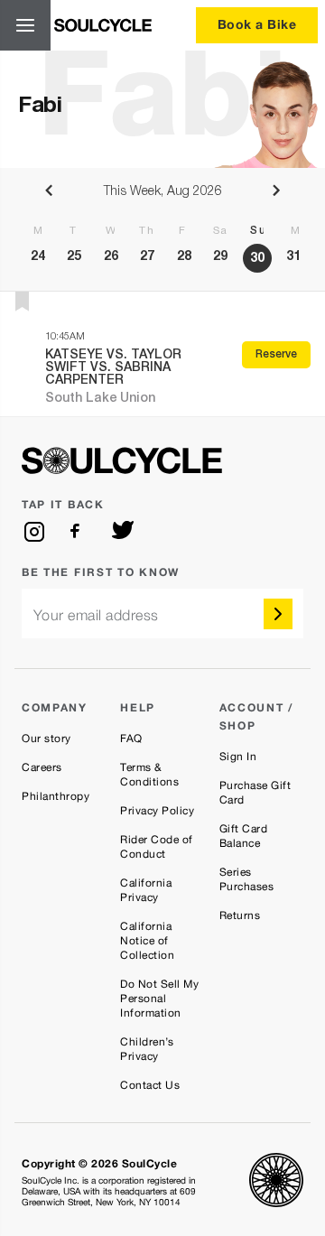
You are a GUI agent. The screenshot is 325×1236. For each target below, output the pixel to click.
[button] (22, 301)
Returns (240, 915)
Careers (42, 767)
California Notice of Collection (147, 941)
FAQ (131, 738)
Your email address (96, 615)
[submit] (278, 614)
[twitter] (123, 532)
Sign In (238, 756)
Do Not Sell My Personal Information (159, 998)
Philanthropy (55, 796)
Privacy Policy (157, 810)
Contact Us (150, 1085)
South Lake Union (100, 399)
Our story (46, 738)
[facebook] (78, 532)
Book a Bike (257, 24)
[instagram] (34, 532)
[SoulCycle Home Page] (103, 25)
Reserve (276, 354)
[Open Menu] (25, 25)
